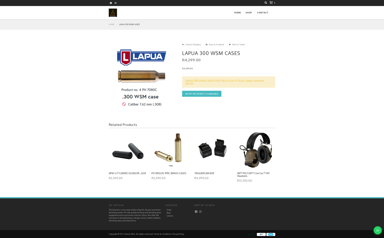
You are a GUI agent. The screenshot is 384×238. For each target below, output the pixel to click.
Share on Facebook (216, 44)
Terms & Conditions (162, 234)
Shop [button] (249, 12)
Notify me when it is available (201, 94)
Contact (262, 12)
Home (237, 12)
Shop (168, 213)
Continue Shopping (193, 44)
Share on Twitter (238, 44)
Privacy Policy (178, 234)
